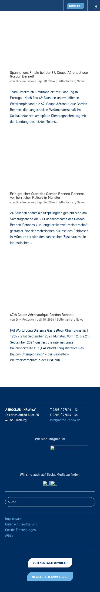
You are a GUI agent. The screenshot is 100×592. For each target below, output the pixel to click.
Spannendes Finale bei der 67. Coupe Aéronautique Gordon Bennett (49, 74)
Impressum (13, 518)
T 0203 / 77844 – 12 (64, 410)
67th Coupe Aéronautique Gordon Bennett (42, 314)
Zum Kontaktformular (50, 563)
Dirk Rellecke (25, 81)
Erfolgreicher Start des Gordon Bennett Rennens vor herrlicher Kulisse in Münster (47, 195)
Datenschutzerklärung (21, 524)
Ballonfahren (66, 81)
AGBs (9, 535)
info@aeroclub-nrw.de (65, 420)
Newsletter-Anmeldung (50, 577)
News (80, 81)
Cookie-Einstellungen (20, 530)
